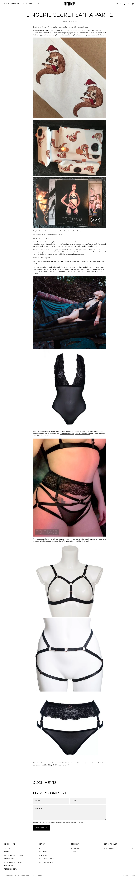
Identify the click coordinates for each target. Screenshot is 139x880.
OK (132, 848)
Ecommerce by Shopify (34, 875)
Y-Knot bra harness (67, 434)
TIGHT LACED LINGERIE (42, 238)
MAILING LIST (9, 859)
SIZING (7, 852)
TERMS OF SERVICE (11, 869)
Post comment (41, 828)
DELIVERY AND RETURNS (14, 855)
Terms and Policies (128, 875)
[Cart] (133, 3)
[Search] (123, 3)
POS (22, 875)
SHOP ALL (41, 848)
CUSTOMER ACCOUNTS (13, 862)
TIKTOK (73, 852)
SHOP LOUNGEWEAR (46, 862)
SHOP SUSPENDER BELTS (48, 859)
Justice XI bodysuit (48, 267)
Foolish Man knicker (82, 434)
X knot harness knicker (41, 436)
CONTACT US (9, 866)
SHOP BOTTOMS (44, 855)
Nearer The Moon (15, 875)
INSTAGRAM (75, 848)
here (80, 231)
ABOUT (7, 848)
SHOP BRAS (42, 852)
